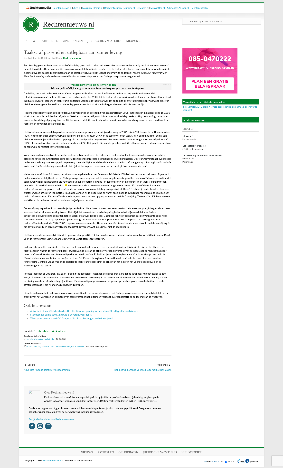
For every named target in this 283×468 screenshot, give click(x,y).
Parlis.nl (98, 8)
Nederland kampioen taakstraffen (40, 339)
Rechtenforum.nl (113, 8)
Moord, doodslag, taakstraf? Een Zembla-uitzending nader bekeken (55, 346)
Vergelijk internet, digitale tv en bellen (93, 84)
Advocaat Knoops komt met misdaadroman (47, 369)
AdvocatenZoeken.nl (178, 8)
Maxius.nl (87, 8)
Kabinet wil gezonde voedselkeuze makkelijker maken (142, 369)
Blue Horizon (188, 158)
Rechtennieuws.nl (62, 8)
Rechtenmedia (189, 139)
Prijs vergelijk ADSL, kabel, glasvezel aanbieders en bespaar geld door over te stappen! (97, 88)
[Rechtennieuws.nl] (58, 31)
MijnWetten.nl (158, 8)
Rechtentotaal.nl (199, 8)
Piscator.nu (187, 161)
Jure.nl (76, 8)
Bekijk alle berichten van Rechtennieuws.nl (51, 419)
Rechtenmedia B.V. (52, 460)
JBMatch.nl (143, 8)
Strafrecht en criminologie (50, 330)
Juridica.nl (129, 8)
